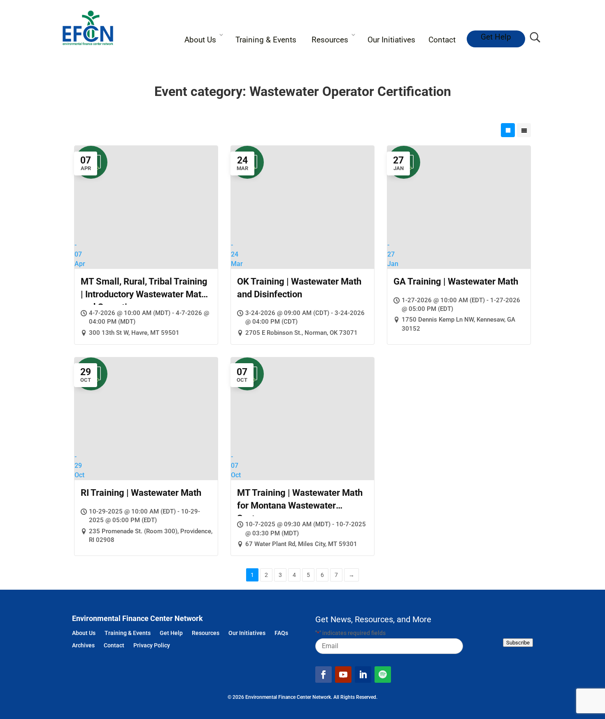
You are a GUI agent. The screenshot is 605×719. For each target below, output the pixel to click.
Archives (83, 646)
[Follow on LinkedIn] (363, 674)
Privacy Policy (151, 646)
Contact (442, 39)
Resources (330, 39)
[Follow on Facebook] (323, 674)
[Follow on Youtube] (343, 674)
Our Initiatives (391, 39)
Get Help (496, 37)
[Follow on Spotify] (383, 674)
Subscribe (518, 643)
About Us (200, 39)
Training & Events (265, 39)
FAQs (281, 633)
